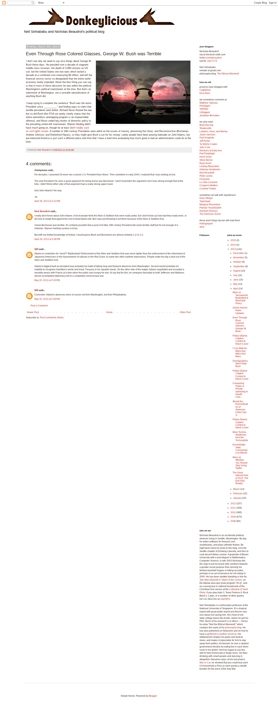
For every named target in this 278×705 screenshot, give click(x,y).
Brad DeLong (206, 125)
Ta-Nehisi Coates (208, 144)
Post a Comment (39, 305)
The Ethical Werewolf (228, 73)
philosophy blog (233, 627)
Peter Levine (206, 176)
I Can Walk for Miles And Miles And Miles (240, 352)
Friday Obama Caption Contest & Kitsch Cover (240, 339)
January (237, 498)
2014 (233, 245)
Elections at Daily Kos (211, 150)
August (237, 270)
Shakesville (205, 128)
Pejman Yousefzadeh (210, 207)
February (238, 493)
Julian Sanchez (207, 134)
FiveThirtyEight (207, 153)
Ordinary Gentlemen (210, 169)
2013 (233, 249)
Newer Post (33, 312)
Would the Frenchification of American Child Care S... (240, 408)
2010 (233, 512)
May (235, 284)
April (235, 288)
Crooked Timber (208, 188)
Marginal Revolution (210, 204)
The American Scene (210, 214)
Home (109, 312)
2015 (233, 240)
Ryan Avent (205, 163)
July (235, 275)
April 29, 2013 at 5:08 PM (47, 239)
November (239, 257)
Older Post (185, 312)
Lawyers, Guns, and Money (214, 131)
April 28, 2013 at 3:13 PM (47, 201)
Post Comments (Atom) (52, 317)
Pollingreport (206, 223)
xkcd (202, 227)
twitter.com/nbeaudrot (210, 57)
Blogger (153, 696)
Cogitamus (205, 90)
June (236, 279)
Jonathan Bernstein (210, 115)
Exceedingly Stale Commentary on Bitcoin (240, 448)
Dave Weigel (206, 198)
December (239, 253)
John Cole (205, 147)
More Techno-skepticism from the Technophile (240, 436)
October (237, 262)
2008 (233, 521)
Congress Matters (209, 185)
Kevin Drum (206, 156)
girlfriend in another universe (222, 634)
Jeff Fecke (205, 141)
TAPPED (204, 109)
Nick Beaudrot (42, 211)
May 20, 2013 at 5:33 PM (47, 280)
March (236, 489)
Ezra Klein (205, 93)
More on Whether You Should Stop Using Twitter (240, 463)
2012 (233, 503)
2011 (233, 508)
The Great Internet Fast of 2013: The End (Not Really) (240, 478)
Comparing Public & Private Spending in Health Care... (240, 390)
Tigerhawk (205, 201)
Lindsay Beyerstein (209, 166)
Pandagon (205, 106)
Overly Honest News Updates (240, 310)
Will (36, 249)
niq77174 (212, 61)
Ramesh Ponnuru (209, 211)
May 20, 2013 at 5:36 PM (47, 299)
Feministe (205, 179)
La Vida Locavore (209, 182)
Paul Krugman (207, 137)
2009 (233, 516)
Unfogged (205, 112)
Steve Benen (206, 160)
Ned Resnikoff (207, 172)
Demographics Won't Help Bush (240, 364)
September (239, 266)
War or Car (205, 662)
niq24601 (225, 599)
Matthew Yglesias (209, 102)
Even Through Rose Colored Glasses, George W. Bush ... (240, 324)
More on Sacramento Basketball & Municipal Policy (240, 298)
